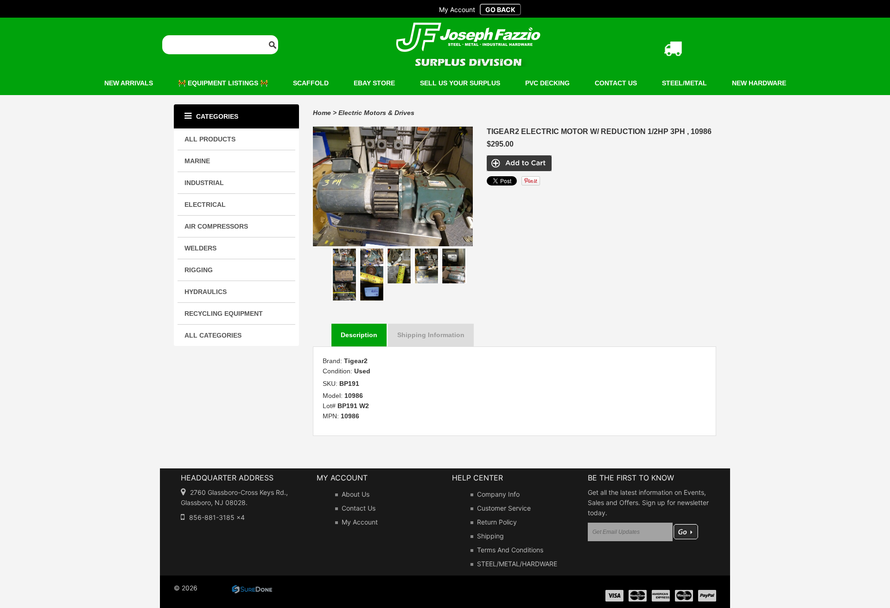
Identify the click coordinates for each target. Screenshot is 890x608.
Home (322, 112)
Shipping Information (430, 335)
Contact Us (358, 508)
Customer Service (504, 508)
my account (457, 9)
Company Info (498, 494)
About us (355, 494)
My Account (360, 522)
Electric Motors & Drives (376, 112)
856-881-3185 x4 (217, 517)
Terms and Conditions (510, 550)
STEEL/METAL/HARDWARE (517, 564)
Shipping (490, 536)
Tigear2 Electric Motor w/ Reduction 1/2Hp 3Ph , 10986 (599, 131)
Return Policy (497, 522)
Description (359, 335)
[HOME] (468, 28)
